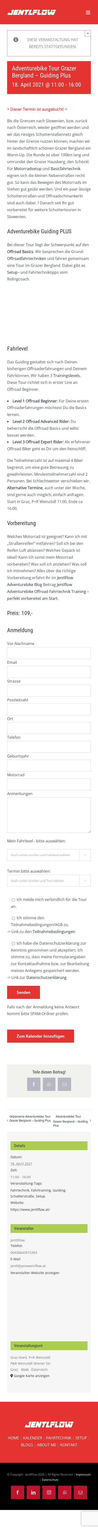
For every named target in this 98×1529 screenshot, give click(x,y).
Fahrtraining (41, 1190)
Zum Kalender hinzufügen (40, 1036)
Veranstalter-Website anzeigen (34, 1272)
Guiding (59, 1190)
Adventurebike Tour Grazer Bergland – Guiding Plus (70, 1120)
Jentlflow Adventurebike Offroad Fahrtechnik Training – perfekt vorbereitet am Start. (48, 591)
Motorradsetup (28, 168)
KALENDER (32, 1438)
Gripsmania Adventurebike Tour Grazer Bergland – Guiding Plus (30, 1118)
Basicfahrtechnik (65, 168)
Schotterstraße (22, 1196)
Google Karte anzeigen (32, 1375)
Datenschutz (50, 1480)
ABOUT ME (46, 1444)
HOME (13, 1438)
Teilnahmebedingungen (54, 931)
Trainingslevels (66, 375)
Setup (12, 272)
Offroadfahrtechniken (26, 258)
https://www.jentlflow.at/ (30, 1209)
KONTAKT (68, 1444)
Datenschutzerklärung (46, 977)
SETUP (81, 1438)
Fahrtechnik (19, 1190)
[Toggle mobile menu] (88, 12)
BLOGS (27, 1444)
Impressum (83, 1474)
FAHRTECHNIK (58, 1438)
